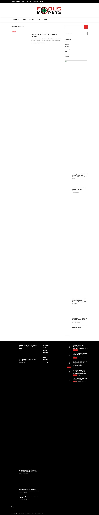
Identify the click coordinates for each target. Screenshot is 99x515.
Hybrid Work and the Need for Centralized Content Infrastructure (79, 319)
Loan (38, 19)
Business (14, 31)
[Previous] (66, 336)
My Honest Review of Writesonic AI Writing (44, 35)
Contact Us (35, 1)
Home (23, 1)
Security (67, 53)
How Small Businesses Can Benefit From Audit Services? (79, 189)
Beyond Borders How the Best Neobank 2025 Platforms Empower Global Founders (79, 301)
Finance (24, 19)
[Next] (68, 336)
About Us (29, 1)
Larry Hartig (33, 43)
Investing (31, 19)
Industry (67, 46)
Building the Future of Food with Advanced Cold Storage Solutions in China (79, 175)
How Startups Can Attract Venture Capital (79, 326)
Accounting (16, 19)
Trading (45, 19)
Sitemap (41, 1)
